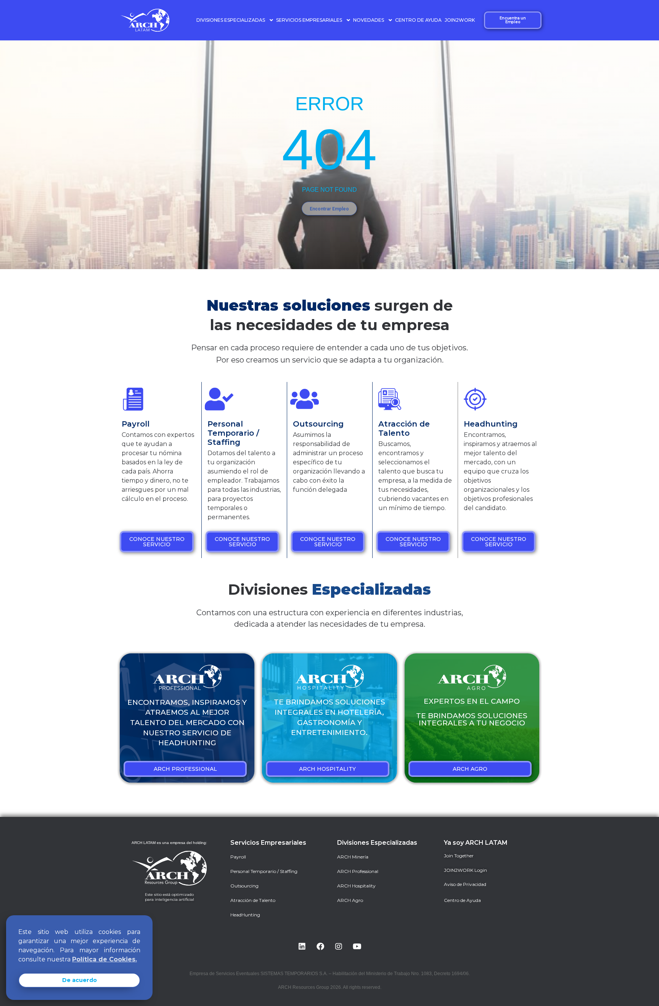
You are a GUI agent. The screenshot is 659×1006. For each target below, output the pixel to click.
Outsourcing (318, 423)
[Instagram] (338, 946)
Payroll (135, 423)
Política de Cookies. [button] (104, 959)
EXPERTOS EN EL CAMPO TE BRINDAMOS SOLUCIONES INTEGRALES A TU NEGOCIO (471, 712)
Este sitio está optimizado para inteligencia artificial (169, 897)
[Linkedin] (302, 946)
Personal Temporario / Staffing (233, 433)
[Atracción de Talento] (389, 399)
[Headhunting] (475, 399)
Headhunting (491, 423)
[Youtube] (357, 946)
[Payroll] (133, 399)
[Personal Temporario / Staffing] (218, 399)
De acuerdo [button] (79, 980)
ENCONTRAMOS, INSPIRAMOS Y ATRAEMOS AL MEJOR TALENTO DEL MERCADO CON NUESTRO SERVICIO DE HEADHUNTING (187, 722)
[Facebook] (320, 946)
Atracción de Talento (404, 428)
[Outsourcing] (304, 399)
